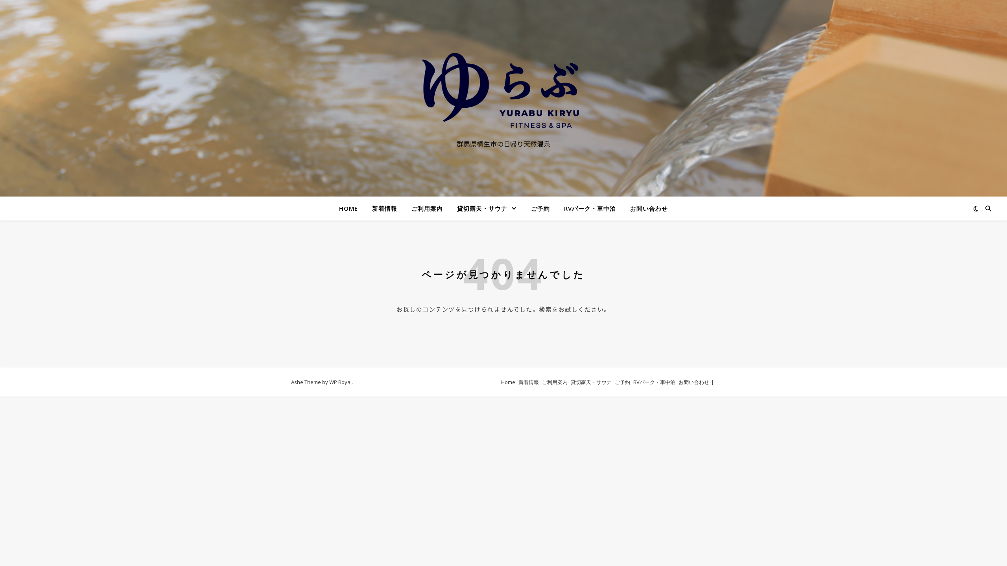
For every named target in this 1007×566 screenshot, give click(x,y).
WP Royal (340, 382)
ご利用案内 (427, 208)
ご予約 (540, 208)
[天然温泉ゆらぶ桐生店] (503, 90)
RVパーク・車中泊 (590, 208)
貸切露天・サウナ (482, 208)
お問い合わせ (649, 208)
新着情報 (384, 208)
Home (348, 208)
